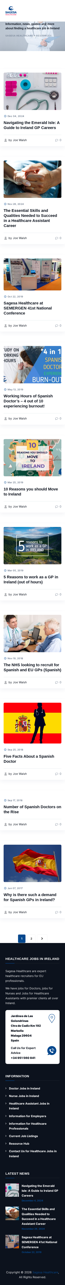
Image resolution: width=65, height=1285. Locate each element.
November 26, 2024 (33, 1228)
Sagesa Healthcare (45, 1272)
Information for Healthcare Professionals (28, 1126)
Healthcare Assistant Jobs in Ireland (29, 1106)
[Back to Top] (55, 1271)
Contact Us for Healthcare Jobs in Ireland (33, 1153)
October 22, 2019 (32, 1252)
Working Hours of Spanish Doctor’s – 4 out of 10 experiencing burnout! (28, 401)
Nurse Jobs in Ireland (24, 1096)
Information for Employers (27, 1116)
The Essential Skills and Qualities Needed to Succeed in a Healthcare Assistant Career (39, 1216)
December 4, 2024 (32, 1200)
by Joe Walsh (17, 140)
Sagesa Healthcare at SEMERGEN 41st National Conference (28, 308)
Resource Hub (19, 1143)
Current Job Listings (23, 1136)
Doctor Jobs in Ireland (24, 1088)
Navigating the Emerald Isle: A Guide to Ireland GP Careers (40, 1190)
